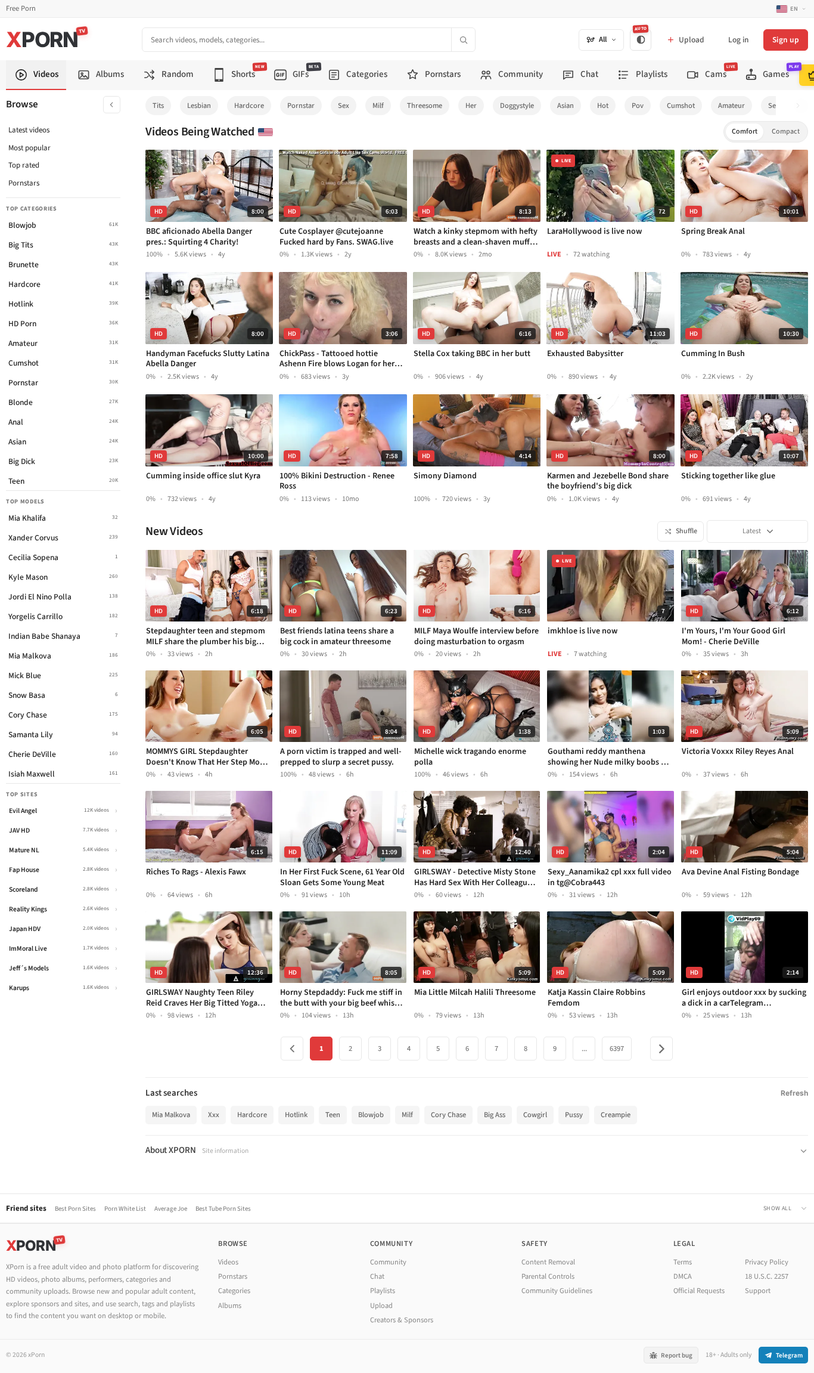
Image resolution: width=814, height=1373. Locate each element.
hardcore (249, 105)
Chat (377, 1276)
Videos (228, 1262)
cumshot (681, 105)
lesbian (199, 105)
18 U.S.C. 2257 (766, 1276)
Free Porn (21, 9)
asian (565, 105)
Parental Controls (547, 1276)
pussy (574, 1114)
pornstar (301, 105)
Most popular (29, 148)
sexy (775, 105)
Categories (234, 1290)
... (584, 1048)
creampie (615, 1114)
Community (388, 1262)
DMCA (682, 1276)
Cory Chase (448, 1114)
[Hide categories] (111, 104)
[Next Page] (661, 1048)
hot (602, 105)
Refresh (794, 1092)
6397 (617, 1048)
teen (332, 1114)
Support (757, 1290)
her (471, 105)
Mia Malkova (171, 1114)
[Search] (463, 39)
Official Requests (699, 1290)
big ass (494, 1114)
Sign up (785, 39)
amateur (731, 105)
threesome (424, 105)
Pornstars (23, 183)
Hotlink (296, 1114)
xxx (213, 1114)
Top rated (23, 165)
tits (158, 105)
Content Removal (548, 1262)
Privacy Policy (766, 1262)
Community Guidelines (556, 1290)
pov (638, 105)
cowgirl (535, 1114)
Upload (381, 1305)
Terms (682, 1262)
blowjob (371, 1114)
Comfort (744, 131)
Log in (738, 39)
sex (343, 105)
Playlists (382, 1290)
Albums (229, 1305)
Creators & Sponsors (401, 1320)
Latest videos (28, 130)
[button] (801, 105)
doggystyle (517, 105)
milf (378, 105)
